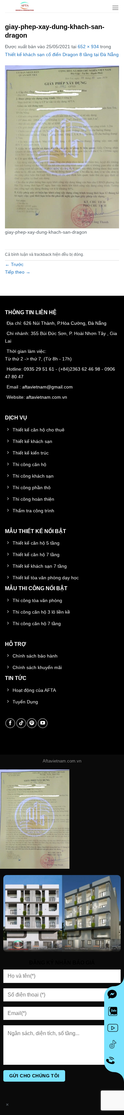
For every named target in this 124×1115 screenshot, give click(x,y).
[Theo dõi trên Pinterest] (32, 723)
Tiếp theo (17, 272)
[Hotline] (114, 1062)
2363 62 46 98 (85, 369)
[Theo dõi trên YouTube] (43, 723)
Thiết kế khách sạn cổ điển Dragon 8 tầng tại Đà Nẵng (62, 54)
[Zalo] (114, 1012)
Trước (14, 264)
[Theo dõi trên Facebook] (10, 723)
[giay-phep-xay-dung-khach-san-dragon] (62, 146)
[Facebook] (114, 996)
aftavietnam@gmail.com (47, 386)
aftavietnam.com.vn (46, 397)
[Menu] (115, 7)
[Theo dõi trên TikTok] (21, 723)
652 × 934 (88, 46)
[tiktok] (114, 1045)
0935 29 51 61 (39, 369)
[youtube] (114, 1029)
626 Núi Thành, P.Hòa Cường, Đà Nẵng (64, 323)
